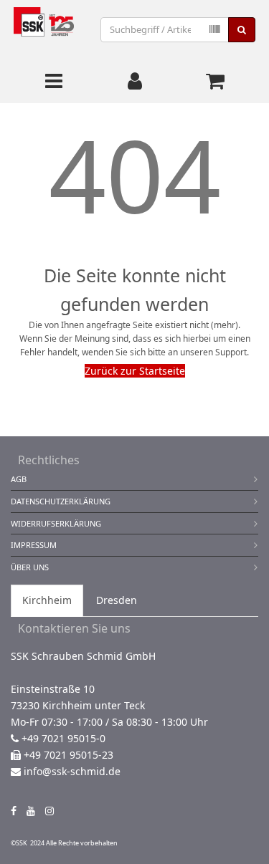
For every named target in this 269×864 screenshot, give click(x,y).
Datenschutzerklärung (60, 501)
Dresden (116, 600)
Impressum (34, 544)
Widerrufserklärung (56, 523)
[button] (135, 81)
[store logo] (44, 29)
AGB (19, 479)
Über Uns (30, 567)
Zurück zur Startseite (135, 371)
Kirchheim (47, 600)
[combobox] (164, 29)
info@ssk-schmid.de (72, 771)
